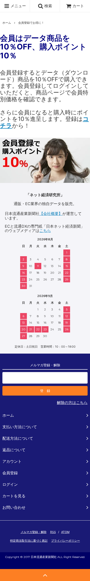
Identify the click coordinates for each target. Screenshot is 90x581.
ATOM (65, 532)
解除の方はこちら (72, 402)
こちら (45, 230)
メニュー (17, 5)
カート (78, 5)
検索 (47, 5)
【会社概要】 (50, 213)
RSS (53, 532)
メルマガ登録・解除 (34, 532)
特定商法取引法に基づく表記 (29, 540)
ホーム (6, 22)
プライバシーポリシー (65, 540)
